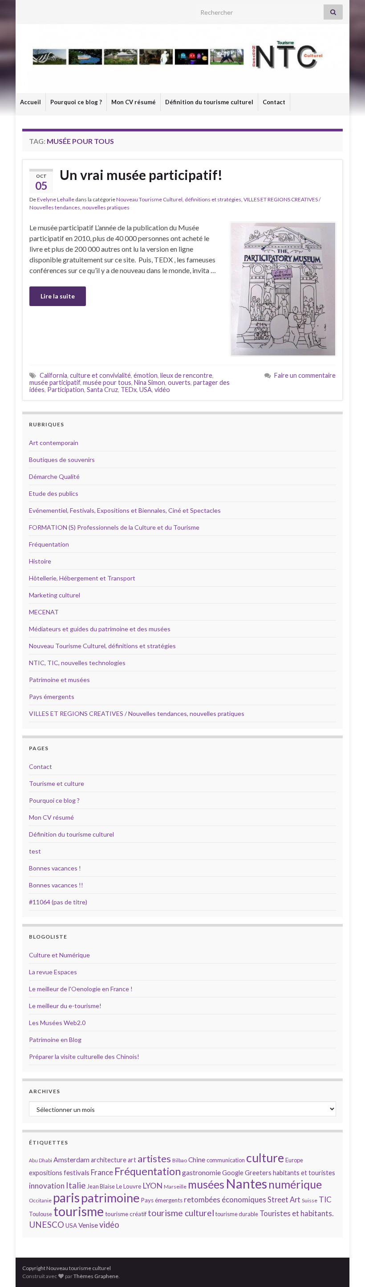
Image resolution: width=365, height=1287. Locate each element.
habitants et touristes (304, 1173)
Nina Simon (149, 382)
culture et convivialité (100, 375)
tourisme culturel (181, 1213)
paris (66, 1197)
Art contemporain (53, 442)
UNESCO (46, 1224)
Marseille (175, 1186)
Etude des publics (53, 493)
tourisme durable (236, 1214)
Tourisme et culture (56, 783)
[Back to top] (345, 1267)
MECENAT (44, 612)
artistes (154, 1158)
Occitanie (40, 1200)
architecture (108, 1160)
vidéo (162, 389)
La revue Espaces (53, 972)
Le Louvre (128, 1186)
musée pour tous (107, 382)
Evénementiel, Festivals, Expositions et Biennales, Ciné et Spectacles (125, 510)
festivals (76, 1173)
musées (206, 1184)
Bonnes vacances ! (55, 868)
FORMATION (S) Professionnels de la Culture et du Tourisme (114, 527)
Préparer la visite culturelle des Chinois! (84, 1056)
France (102, 1172)
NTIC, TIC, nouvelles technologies (77, 662)
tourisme (78, 1211)
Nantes (246, 1183)
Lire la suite (58, 296)
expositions (45, 1173)
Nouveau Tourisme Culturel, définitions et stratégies (178, 199)
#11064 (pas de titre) (58, 902)
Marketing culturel (54, 595)
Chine (196, 1160)
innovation (47, 1185)
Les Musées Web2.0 (57, 1022)
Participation (65, 389)
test (35, 851)
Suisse (309, 1200)
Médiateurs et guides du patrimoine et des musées (99, 629)
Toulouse (40, 1214)
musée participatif (54, 382)
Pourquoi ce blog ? (76, 102)
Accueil (30, 102)
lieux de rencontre (186, 375)
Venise (88, 1225)
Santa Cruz (102, 389)
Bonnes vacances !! (56, 885)
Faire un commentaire (305, 375)
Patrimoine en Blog (55, 1039)
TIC (325, 1199)
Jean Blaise (101, 1186)
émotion (146, 375)
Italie (76, 1185)
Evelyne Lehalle (55, 199)
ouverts (179, 382)
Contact (274, 102)
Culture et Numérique (59, 955)
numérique (295, 1184)
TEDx (129, 389)
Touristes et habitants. (296, 1213)
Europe (294, 1160)
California (53, 375)
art (132, 1160)
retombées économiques (225, 1199)
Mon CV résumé (133, 102)
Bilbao (179, 1160)
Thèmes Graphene (95, 1276)
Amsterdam (71, 1159)
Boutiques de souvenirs (62, 459)
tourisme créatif (125, 1214)
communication (226, 1160)
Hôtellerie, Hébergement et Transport (82, 578)
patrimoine (110, 1197)
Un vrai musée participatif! (141, 175)
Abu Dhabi (40, 1160)
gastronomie (201, 1172)
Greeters (258, 1173)
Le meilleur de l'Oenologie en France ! (81, 989)
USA (145, 389)
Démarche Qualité (54, 476)
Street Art (284, 1199)
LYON (152, 1185)
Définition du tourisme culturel (209, 102)
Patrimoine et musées (59, 679)
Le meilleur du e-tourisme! (65, 1005)
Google (232, 1173)
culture (265, 1157)
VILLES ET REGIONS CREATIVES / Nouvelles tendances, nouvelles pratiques (136, 713)
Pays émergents (51, 696)
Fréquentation (49, 544)
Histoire (40, 561)
